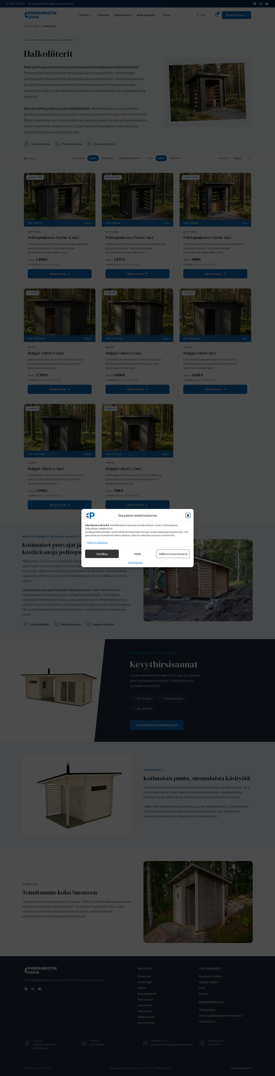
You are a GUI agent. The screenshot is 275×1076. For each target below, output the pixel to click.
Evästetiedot (135, 562)
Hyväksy (102, 554)
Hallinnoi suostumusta (173, 554)
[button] (188, 515)
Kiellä (137, 554)
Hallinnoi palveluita (97, 542)
